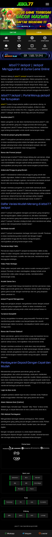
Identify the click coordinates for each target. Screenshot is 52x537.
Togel (19, 49)
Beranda (6, 41)
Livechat (44, 533)
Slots (19, 41)
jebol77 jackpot (20, 76)
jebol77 (4, 104)
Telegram (28, 533)
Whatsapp (11, 533)
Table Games (32, 49)
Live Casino (32, 41)
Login (39, 32)
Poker (6, 49)
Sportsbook (45, 41)
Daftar (13, 32)
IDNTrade (45, 49)
